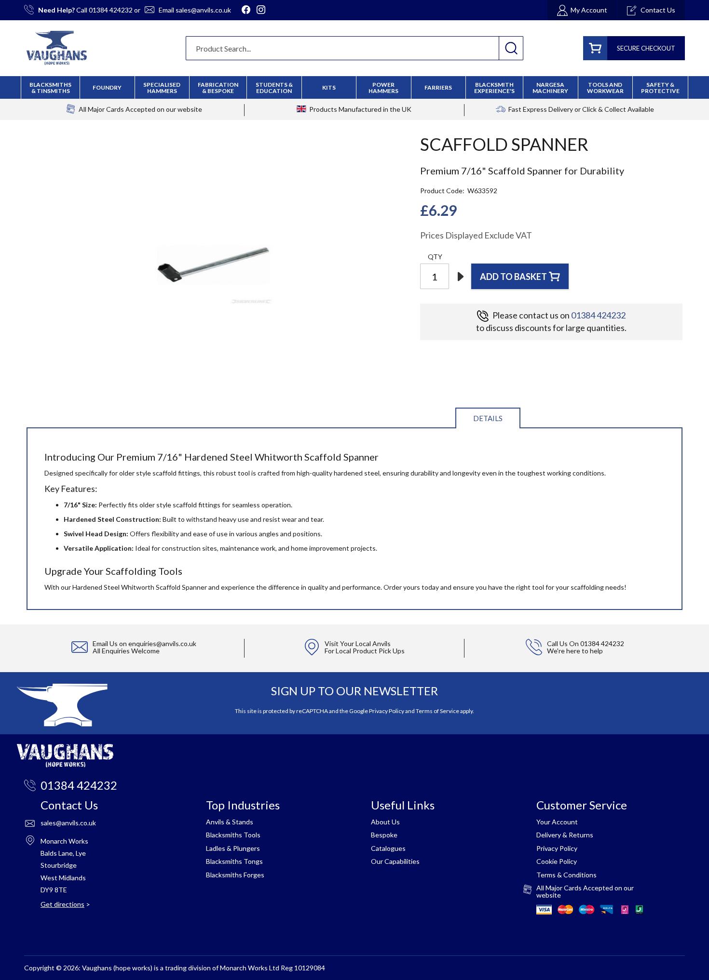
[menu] (354, 87)
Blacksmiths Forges (235, 875)
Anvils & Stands (229, 822)
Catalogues (388, 848)
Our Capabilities (395, 861)
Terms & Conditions (566, 875)
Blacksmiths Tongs (234, 861)
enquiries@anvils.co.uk (162, 643)
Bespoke (384, 835)
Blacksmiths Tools (233, 835)
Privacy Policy (386, 711)
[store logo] (57, 48)
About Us (385, 822)
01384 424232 (111, 10)
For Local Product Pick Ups (365, 651)
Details (488, 418)
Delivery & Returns (564, 835)
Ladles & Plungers (233, 848)
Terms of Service (437, 711)
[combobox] (354, 48)
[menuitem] (218, 87)
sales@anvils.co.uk (203, 10)
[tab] (488, 417)
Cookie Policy (556, 861)
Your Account (557, 822)
